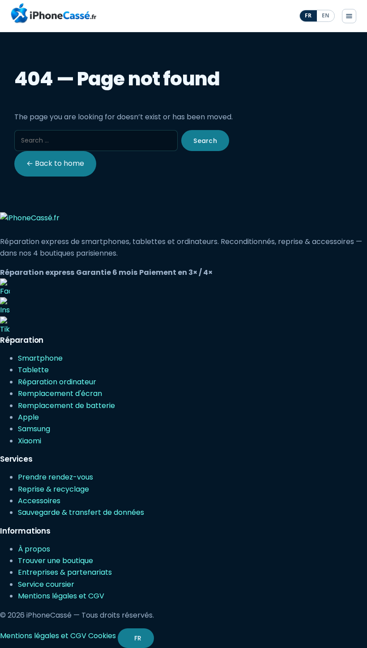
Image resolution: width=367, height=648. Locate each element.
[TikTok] (183, 325)
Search (205, 140)
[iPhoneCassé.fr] (53, 13)
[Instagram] (183, 306)
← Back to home (55, 163)
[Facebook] (183, 287)
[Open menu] (349, 16)
